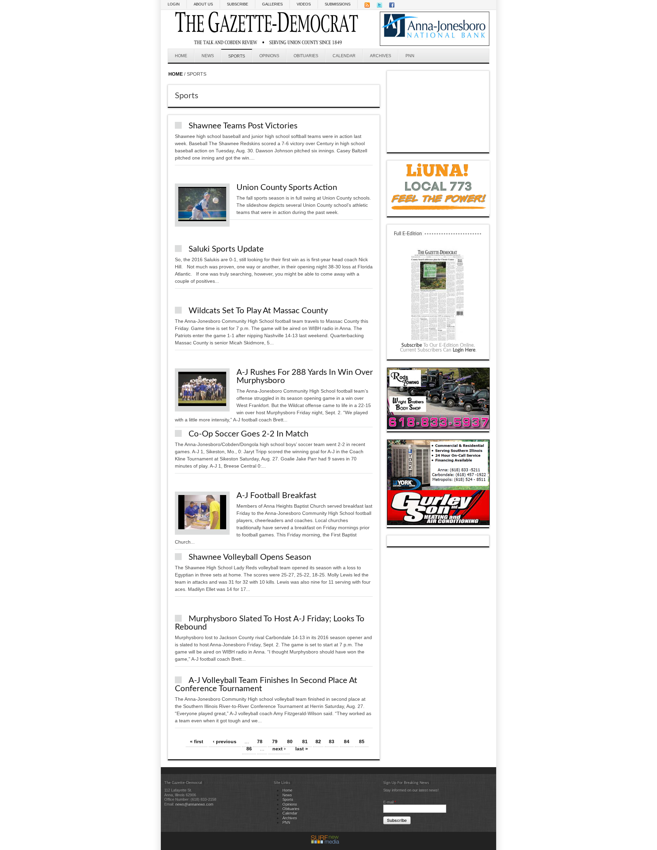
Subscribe (411, 345)
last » (301, 748)
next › (279, 748)
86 (249, 748)
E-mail (389, 802)
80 (290, 741)
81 (305, 741)
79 (275, 741)
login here (464, 350)
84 (346, 741)
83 (331, 741)
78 (259, 741)
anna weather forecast (438, 145)
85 (361, 741)
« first (196, 741)
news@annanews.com (194, 804)
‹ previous (224, 741)
